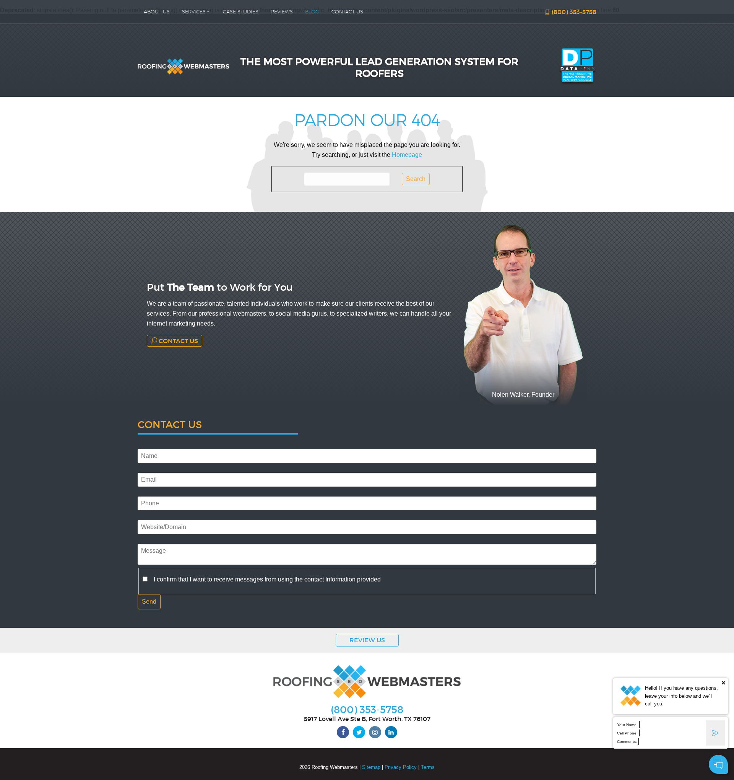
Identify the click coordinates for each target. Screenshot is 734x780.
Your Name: (627, 725)
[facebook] (343, 732)
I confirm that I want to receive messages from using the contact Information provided (267, 579)
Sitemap (371, 767)
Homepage (407, 154)
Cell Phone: (627, 733)
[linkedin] (391, 732)
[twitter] (359, 732)
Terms (428, 767)
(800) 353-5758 (573, 11)
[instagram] (375, 732)
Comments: (627, 741)
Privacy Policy (401, 767)
